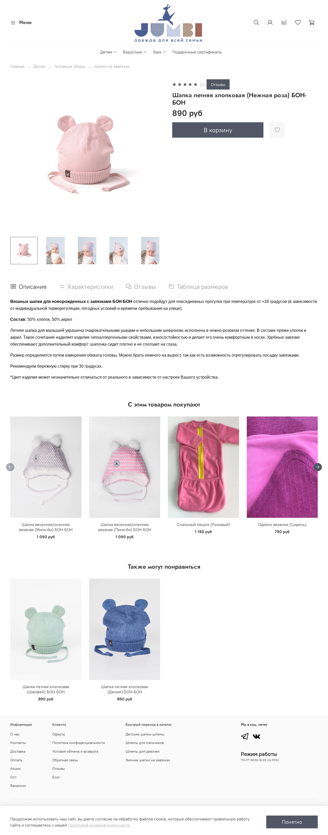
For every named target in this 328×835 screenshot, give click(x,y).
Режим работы (259, 754)
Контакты (18, 742)
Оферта (58, 734)
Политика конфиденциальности (78, 742)
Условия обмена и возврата (75, 751)
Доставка (17, 751)
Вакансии (18, 785)
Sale (157, 51)
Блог (56, 777)
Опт (13, 777)
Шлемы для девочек (143, 751)
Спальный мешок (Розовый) (203, 524)
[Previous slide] (18, 156)
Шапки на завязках (112, 66)
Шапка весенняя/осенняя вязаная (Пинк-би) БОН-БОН (124, 527)
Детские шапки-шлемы (145, 734)
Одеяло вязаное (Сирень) (282, 524)
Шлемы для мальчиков (145, 742)
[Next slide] (156, 156)
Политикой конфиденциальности (99, 825)
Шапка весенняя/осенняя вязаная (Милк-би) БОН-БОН (46, 527)
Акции (15, 768)
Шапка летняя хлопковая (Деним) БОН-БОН (124, 689)
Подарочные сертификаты (197, 51)
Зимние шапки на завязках (148, 760)
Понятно (292, 822)
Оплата (16, 760)
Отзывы (218, 84)
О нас (14, 734)
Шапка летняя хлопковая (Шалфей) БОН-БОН (46, 689)
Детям (106, 51)
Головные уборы (70, 66)
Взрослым (132, 51)
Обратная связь (65, 760)
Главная (17, 66)
